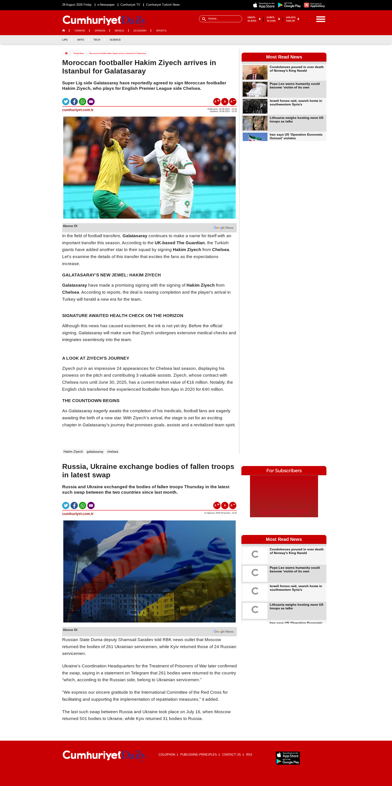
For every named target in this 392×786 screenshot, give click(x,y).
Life (65, 39)
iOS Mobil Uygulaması (288, 755)
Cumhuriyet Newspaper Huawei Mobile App (314, 5)
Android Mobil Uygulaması (288, 761)
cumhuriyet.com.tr (77, 110)
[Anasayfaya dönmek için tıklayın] (104, 21)
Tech (96, 39)
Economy (140, 30)
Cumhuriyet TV (130, 4)
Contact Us (231, 754)
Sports (161, 30)
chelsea (112, 451)
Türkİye (79, 30)
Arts (80, 39)
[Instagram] (315, 40)
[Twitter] (308, 40)
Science (115, 39)
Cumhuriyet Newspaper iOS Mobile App (264, 5)
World (119, 30)
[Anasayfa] (104, 756)
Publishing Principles (198, 754)
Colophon (167, 754)
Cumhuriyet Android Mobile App (289, 5)
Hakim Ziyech (73, 451)
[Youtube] (323, 40)
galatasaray (95, 451)
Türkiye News (78, 53)
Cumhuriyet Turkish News (163, 4)
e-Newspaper (106, 4)
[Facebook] (300, 40)
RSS (249, 754)
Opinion (100, 30)
